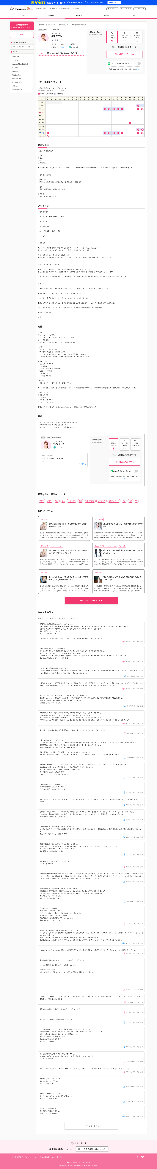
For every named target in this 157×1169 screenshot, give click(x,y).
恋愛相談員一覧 (63, 25)
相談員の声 (57, 40)
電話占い (78, 15)
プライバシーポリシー (31, 1157)
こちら (138, 69)
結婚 (130, 501)
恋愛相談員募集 (17, 90)
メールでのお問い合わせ (93, 1149)
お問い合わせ (140, 9)
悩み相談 (51, 15)
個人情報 (15, 67)
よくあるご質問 (17, 82)
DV (136, 501)
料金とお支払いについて (20, 64)
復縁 (80, 501)
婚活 (56, 501)
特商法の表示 (16, 75)
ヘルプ (52, 1157)
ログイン (21, 35)
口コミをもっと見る (91, 1126)
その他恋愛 (101, 501)
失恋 (124, 501)
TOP (24, 15)
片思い (49, 501)
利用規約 (15, 71)
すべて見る (82, 464)
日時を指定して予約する (124, 54)
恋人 (63, 501)
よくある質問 (127, 9)
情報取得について (18, 78)
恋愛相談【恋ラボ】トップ (47, 25)
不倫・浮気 (72, 501)
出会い (41, 501)
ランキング (106, 15)
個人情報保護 (44, 1157)
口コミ (133, 15)
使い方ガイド (113, 9)
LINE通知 (15, 60)
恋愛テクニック (114, 501)
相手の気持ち (89, 501)
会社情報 (13, 1157)
